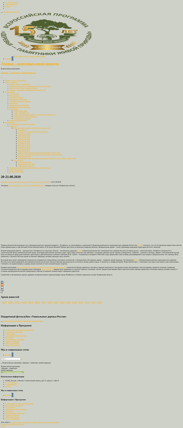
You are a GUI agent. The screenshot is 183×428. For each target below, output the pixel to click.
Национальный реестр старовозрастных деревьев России (30, 86)
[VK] (91, 282)
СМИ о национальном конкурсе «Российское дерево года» (35, 115)
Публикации (14, 109)
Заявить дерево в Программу (15, 80)
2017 (56, 302)
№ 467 (139, 245)
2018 (50, 302)
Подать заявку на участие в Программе (19, 330)
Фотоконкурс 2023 (24, 162)
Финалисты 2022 (24, 141)
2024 (10, 302)
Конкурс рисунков (24, 156)
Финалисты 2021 (24, 143)
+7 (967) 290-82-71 (11, 2)
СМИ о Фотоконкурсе (22, 113)
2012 (87, 302)
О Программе (10, 92)
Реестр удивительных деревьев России (23, 88)
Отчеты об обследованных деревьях (22, 124)
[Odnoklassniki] (91, 285)
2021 (30, 302)
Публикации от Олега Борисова (25, 116)
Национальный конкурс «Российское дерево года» (32, 128)
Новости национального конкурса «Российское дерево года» (40, 154)
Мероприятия (14, 96)
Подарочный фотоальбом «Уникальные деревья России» (29, 168)
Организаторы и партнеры (19, 105)
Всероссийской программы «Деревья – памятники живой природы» (41, 267)
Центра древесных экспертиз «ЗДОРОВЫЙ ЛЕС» (26, 185)
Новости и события (16, 97)
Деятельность (10, 122)
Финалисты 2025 (24, 135)
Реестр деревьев (11, 82)
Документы (13, 103)
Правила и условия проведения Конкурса (33, 132)
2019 (43, 302)
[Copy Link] (91, 290)
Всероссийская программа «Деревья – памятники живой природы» (35, 422)
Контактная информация (18, 120)
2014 (74, 302)
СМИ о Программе (20, 111)
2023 (17, 302)
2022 (24, 302)
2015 (68, 302)
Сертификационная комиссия (20, 101)
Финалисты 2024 (24, 137)
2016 (62, 302)
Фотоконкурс (18, 160)
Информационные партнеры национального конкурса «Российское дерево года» (47, 158)
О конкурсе (22, 130)
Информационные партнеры (19, 107)
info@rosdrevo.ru (11, 4)
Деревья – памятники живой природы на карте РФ (27, 90)
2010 (99, 302)
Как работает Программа (18, 99)
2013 (81, 302)
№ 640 (79, 251)
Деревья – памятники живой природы (30, 63)
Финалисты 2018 (24, 149)
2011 (93, 302)
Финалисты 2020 (24, 145)
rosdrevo (8, 6)
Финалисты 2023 (24, 139)
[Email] (91, 287)
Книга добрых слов (20, 56)
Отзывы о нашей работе (36, 56)
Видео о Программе (16, 172)
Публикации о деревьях (22, 118)
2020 (37, 302)
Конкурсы (13, 126)
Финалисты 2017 (24, 151)
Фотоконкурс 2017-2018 (26, 164)
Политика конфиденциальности (12, 424)
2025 (4, 302)
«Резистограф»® (47, 269)
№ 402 (136, 260)
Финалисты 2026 (24, 134)
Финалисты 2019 (24, 147)
